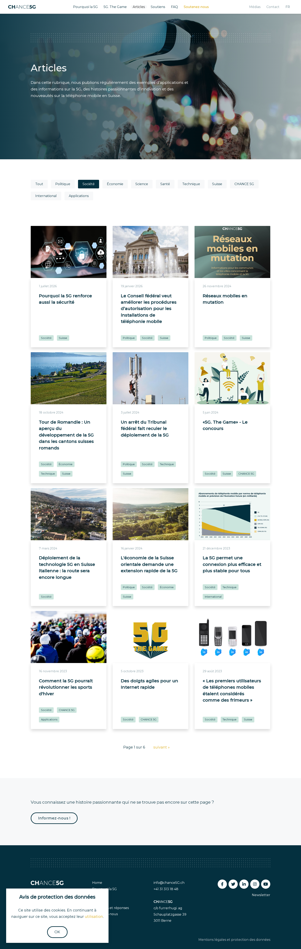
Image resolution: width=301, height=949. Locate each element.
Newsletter (261, 895)
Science (141, 184)
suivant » (161, 747)
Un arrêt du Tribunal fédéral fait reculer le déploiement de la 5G (145, 428)
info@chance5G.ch (169, 883)
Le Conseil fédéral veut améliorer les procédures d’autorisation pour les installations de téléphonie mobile (149, 308)
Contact (273, 7)
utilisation (94, 916)
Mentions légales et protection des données (234, 940)
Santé (165, 184)
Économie (115, 184)
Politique (62, 184)
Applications (79, 196)
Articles (139, 7)
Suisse (217, 184)
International (46, 196)
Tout (39, 184)
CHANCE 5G (244, 184)
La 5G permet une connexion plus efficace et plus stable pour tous (232, 564)
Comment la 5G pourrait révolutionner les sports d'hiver (66, 687)
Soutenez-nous (196, 7)
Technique (191, 184)
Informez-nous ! (54, 818)
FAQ (174, 7)
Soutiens (158, 7)
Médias (254, 7)
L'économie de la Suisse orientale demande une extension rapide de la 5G (149, 564)
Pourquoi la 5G (85, 7)
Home (97, 883)
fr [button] (287, 7)
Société (89, 184)
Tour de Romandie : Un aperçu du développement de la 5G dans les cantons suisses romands (66, 434)
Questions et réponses (110, 908)
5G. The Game (115, 7)
